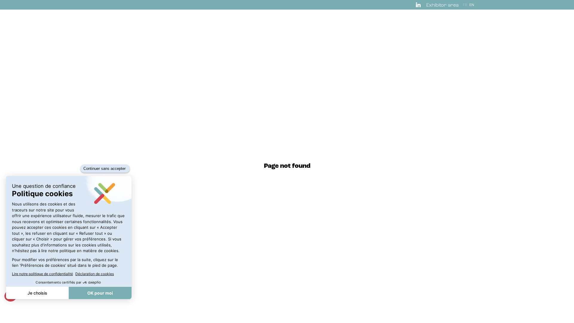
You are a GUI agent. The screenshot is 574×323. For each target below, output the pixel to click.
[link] (419, 5)
